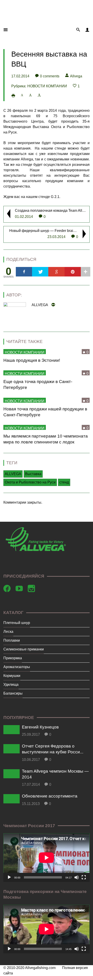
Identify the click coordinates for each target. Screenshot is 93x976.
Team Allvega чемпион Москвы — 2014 (55, 774)
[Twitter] (40, 271)
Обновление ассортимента (49, 796)
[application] (46, 857)
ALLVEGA (13, 474)
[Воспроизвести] (9, 877)
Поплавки (11, 640)
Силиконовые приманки (23, 649)
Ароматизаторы (16, 667)
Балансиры (13, 693)
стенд (64, 482)
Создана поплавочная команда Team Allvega (52, 210)
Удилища (11, 684)
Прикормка (12, 658)
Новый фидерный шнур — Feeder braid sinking (48, 231)
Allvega (76, 76)
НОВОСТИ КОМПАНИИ (47, 86)
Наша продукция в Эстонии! (31, 360)
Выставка (33, 474)
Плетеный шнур (16, 623)
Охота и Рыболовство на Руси (30, 482)
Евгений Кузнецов (40, 727)
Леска (8, 631)
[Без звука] (76, 877)
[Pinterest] (73, 271)
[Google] (56, 271)
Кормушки (11, 676)
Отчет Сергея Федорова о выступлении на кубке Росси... (52, 749)
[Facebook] (24, 271)
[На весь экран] (83, 877)
